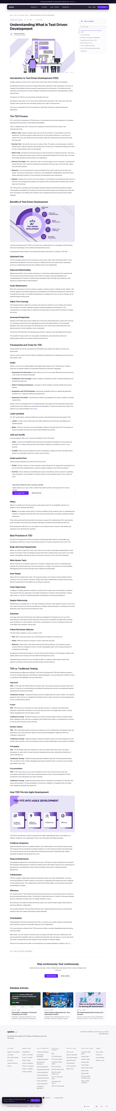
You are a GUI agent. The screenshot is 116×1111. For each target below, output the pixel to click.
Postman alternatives (42, 1052)
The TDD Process (85, 35)
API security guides (57, 1059)
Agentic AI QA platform (13, 1052)
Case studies (54, 7)
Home (11, 15)
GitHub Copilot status (87, 1068)
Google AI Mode (59, 1098)
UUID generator (70, 1063)
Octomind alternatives (43, 1078)
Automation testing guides (57, 1063)
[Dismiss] (114, 2)
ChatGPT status (85, 1059)
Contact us (99, 1055)
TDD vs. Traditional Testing (88, 45)
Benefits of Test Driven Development (90, 37)
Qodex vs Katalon (27, 1071)
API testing (10, 1055)
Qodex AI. (67, 943)
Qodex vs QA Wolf (27, 1057)
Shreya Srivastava (19, 33)
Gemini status (85, 1073)
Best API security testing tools (56, 1073)
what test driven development (23, 951)
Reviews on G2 (100, 1060)
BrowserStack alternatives (41, 1063)
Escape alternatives (42, 1083)
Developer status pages (86, 1052)
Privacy (37, 1106)
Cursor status (85, 1065)
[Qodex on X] (102, 1106)
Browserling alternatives (40, 1055)
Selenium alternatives (42, 1067)
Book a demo (91, 7)
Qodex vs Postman (27, 1055)
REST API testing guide (58, 1086)
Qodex (35, 409)
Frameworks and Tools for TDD (89, 40)
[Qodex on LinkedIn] (96, 1106)
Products (34, 7)
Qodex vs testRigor (27, 1069)
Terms (31, 1106)
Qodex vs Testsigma (28, 1066)
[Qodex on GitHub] (107, 1106)
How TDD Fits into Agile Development (90, 48)
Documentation (100, 1057)
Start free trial (36, 493)
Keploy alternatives (42, 1081)
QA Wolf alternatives (42, 1075)
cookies (10, 1099)
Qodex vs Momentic (27, 1063)
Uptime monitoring (12, 1063)
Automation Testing (23, 15)
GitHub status (85, 1070)
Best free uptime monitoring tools (85, 1077)
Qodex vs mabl (26, 1060)
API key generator (71, 1066)
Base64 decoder (71, 1060)
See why (72, 1)
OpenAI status (85, 1062)
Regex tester (69, 1069)
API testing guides (57, 1056)
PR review (10, 1060)
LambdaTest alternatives (40, 1087)
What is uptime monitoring (85, 1081)
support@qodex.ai (104, 1033)
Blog (15, 15)
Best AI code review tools (57, 1077)
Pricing (44, 7)
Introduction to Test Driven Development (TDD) (91, 31)
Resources (65, 7)
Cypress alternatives (42, 1072)
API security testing (12, 1057)
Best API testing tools (58, 1069)
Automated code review (56, 1082)
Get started (101, 7)
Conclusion (83, 51)
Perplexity (47, 1098)
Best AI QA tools (56, 1066)
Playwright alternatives (43, 1069)
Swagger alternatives (42, 1059)
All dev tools (69, 1052)
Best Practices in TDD (86, 43)
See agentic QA (19, 493)
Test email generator (72, 1057)
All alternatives (26, 1052)
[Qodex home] (11, 7)
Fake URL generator (71, 1055)
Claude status (85, 1056)
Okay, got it (35, 1100)
